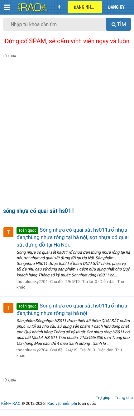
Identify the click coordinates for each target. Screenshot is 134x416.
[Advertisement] (67, 134)
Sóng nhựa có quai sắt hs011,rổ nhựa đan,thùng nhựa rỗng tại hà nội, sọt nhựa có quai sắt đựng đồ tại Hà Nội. (73, 237)
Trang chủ (124, 397)
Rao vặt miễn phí (62, 403)
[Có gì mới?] (59, 7)
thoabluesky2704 (32, 281)
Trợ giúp (103, 397)
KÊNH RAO (11, 403)
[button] (7, 7)
